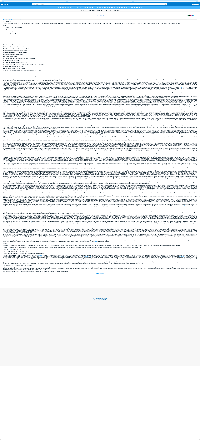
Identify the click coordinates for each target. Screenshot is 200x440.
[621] (96, 241)
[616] (31, 221)
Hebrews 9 (40, 255)
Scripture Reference (100, 273)
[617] (39, 227)
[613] (181, 87)
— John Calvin (21, 19)
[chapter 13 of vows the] (1, 198)
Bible (6, 15)
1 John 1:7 (11, 249)
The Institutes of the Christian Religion (10, 19)
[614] (157, 163)
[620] (163, 240)
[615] (184, 205)
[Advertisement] (100, 282)
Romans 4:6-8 (181, 256)
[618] (108, 228)
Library (9, 15)
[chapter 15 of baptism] (198, 198)
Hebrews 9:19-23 (88, 256)
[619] (161, 240)
